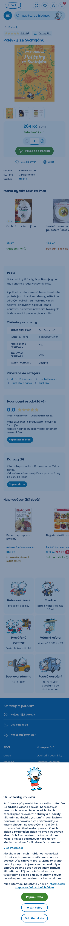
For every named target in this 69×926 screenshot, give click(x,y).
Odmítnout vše (34, 918)
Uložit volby (34, 907)
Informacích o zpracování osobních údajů (40, 885)
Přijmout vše (34, 897)
